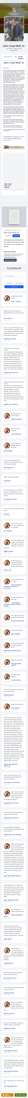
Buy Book (16, 235)
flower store (6, 140)
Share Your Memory (10, 260)
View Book (7, 235)
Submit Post (14, 286)
